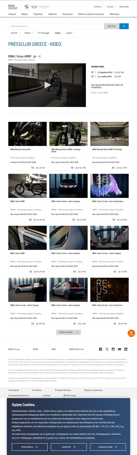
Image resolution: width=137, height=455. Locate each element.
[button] (47, 85)
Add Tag (112, 26)
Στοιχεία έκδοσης (63, 390)
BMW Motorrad (76, 349)
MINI (54, 349)
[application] (47, 85)
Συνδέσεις (37, 390)
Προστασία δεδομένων (18, 395)
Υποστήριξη (13, 390)
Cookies (46, 395)
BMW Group (14, 349)
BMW (35, 349)
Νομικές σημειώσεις (93, 390)
